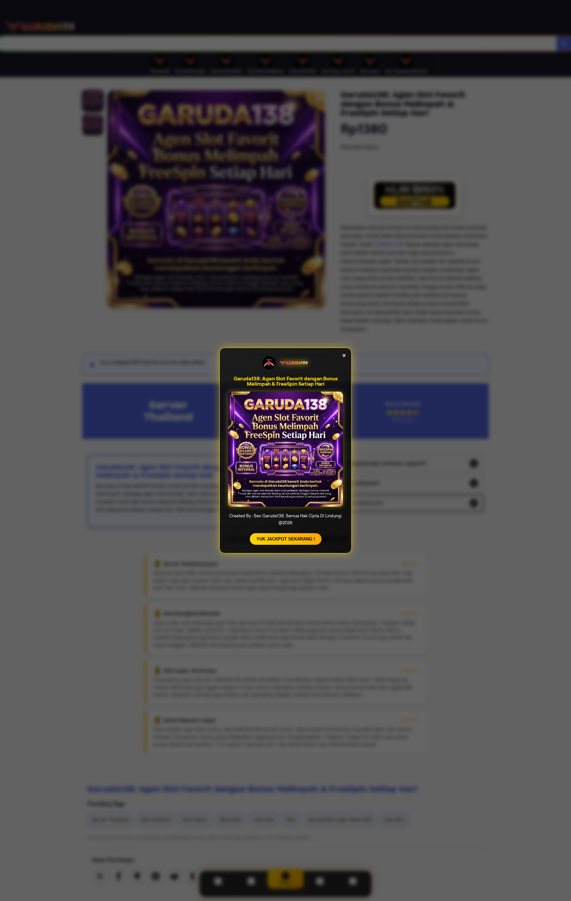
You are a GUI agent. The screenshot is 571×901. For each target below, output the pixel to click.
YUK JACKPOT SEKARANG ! (285, 538)
